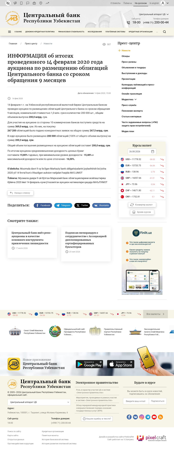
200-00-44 (156, 22)
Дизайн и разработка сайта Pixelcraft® (116, 437)
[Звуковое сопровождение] (15, 3)
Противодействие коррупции (20, 443)
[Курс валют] (47, 3)
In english (154, 3)
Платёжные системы (115, 32)
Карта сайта (12, 435)
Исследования (95, 32)
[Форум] (27, 3)
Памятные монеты (50, 435)
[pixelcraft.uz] (151, 437)
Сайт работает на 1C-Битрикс (120, 439)
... (157, 32)
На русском (141, 3)
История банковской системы (55, 439)
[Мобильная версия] (21, 3)
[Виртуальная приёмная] (34, 3)
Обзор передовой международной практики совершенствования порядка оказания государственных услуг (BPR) (96, 408)
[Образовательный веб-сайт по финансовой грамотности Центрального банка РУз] (142, 260)
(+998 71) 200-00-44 (61, 423)
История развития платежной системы (59, 443)
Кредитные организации (141, 32)
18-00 (136, 22)
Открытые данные (15, 439)
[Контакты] (41, 3)
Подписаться (157, 401)
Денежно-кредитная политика (40, 32)
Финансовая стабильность (71, 32)
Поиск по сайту (14, 431)
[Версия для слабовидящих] (8, 3)
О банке (18, 32)
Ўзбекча (127, 3)
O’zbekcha (115, 3)
